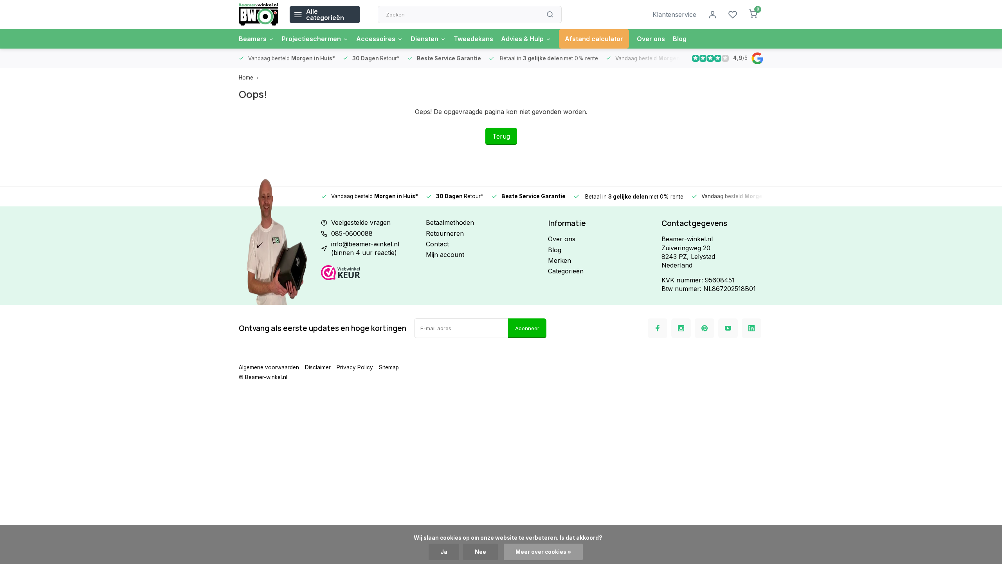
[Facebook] (657, 328)
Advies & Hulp (522, 39)
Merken (559, 260)
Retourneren (445, 233)
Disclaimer (318, 367)
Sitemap (389, 367)
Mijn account (445, 254)
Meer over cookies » (543, 552)
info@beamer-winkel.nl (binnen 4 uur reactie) (365, 248)
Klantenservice (674, 14)
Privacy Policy (355, 367)
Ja (443, 552)
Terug (501, 136)
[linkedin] (751, 328)
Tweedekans (473, 39)
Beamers (253, 39)
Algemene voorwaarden (269, 367)
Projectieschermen (311, 39)
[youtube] (728, 328)
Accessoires (375, 39)
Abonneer (527, 328)
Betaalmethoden (450, 222)
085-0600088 (352, 233)
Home (246, 77)
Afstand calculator (594, 39)
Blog (680, 39)
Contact (437, 244)
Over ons (651, 39)
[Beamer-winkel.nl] (258, 14)
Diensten (424, 39)
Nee (480, 552)
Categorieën (566, 271)
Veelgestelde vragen (361, 222)
